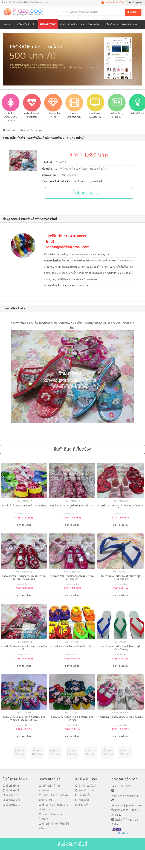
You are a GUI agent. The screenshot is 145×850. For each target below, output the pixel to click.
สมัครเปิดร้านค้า (26, 24)
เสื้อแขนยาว (13, 804)
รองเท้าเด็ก (98, 181)
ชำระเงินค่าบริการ (91, 24)
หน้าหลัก (10, 130)
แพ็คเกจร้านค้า (47, 24)
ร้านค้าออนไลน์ (87, 785)
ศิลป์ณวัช (84, 800)
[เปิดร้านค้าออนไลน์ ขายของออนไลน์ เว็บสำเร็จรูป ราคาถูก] (72, 59)
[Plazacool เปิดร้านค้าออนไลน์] (26, 11)
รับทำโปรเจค (86, 790)
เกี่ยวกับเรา (111, 24)
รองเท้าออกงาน (80, 181)
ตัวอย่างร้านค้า (68, 24)
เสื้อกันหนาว (13, 800)
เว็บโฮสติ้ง (84, 795)
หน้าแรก (8, 24)
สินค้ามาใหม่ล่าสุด (31, 130)
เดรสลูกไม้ (12, 795)
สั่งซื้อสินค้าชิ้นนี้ (72, 843)
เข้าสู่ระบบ (136, 2)
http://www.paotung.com (76, 285)
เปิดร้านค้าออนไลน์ (114, 2)
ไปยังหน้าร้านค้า (89, 192)
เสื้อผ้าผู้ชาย (13, 785)
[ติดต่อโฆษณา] (20, 752)
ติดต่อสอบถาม (130, 24)
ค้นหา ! (134, 12)
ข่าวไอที (83, 804)
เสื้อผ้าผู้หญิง (13, 790)
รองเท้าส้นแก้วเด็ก (60, 181)
